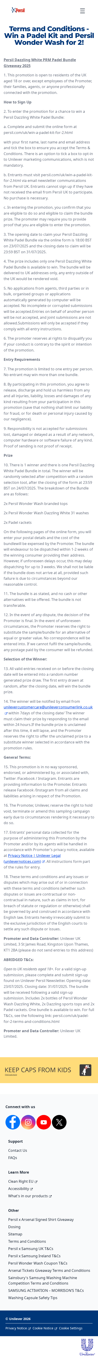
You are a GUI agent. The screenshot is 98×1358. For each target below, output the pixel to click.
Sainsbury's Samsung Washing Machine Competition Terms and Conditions (42, 1280)
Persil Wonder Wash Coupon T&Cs (37, 1263)
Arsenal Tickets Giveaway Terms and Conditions (49, 1270)
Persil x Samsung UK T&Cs (30, 1248)
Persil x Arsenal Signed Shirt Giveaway (41, 1219)
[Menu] (82, 11)
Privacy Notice (16, 1328)
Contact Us (17, 1150)
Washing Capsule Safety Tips (32, 1297)
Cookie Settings (71, 1328)
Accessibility (18, 1188)
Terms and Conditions (27, 1241)
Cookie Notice (43, 1328)
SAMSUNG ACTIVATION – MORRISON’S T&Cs (46, 1290)
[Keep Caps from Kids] (49, 1063)
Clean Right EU (21, 1181)
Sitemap (15, 1234)
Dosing (14, 1226)
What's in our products (28, 1195)
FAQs (12, 1157)
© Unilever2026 (18, 1319)
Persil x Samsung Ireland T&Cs (34, 1255)
